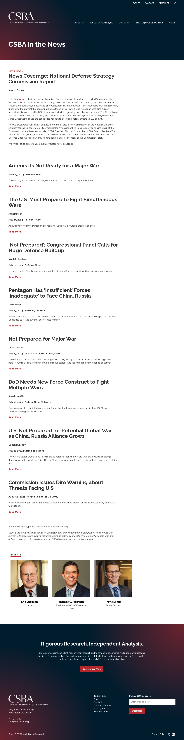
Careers (98, 699)
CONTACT (149, 3)
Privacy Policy (159, 734)
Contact (98, 702)
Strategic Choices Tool (149, 22)
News (171, 22)
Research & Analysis (101, 22)
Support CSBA (101, 711)
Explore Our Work (92, 669)
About (78, 22)
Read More (14, 186)
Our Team (124, 22)
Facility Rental (101, 708)
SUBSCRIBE (164, 3)
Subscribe (137, 711)
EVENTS (136, 3)
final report (20, 99)
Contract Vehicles (102, 705)
